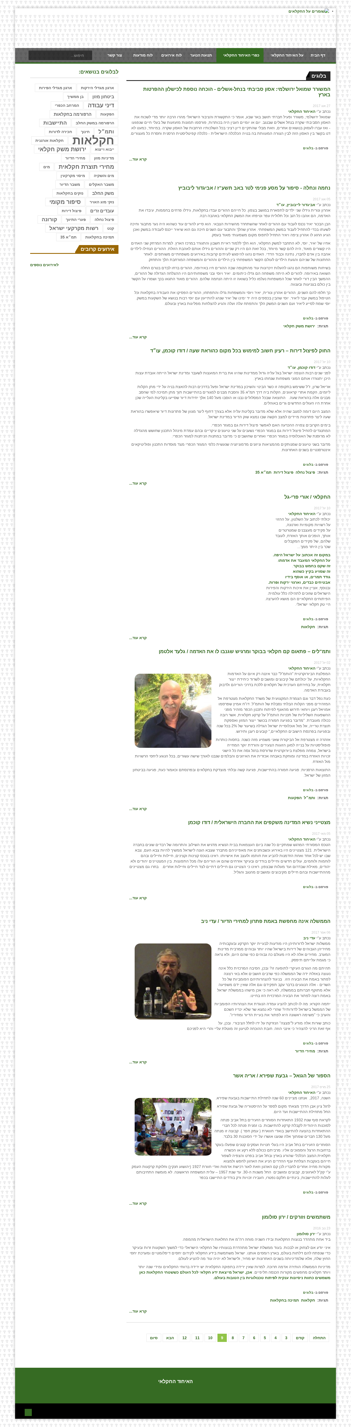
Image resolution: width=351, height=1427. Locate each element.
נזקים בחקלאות (69, 193)
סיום (154, 1338)
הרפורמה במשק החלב (95, 123)
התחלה (319, 1338)
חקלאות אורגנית (49, 140)
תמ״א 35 (263, 472)
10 (210, 1338)
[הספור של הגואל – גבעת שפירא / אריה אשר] (173, 1126)
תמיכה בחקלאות (284, 1300)
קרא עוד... (138, 159)
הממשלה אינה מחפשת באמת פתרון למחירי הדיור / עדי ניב (265, 921)
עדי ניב (309, 938)
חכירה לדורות (60, 132)
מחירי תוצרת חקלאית (86, 167)
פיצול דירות (283, 472)
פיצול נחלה (305, 472)
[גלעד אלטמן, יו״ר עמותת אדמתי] (173, 710)
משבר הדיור (70, 184)
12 (184, 1338)
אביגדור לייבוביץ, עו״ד (295, 205)
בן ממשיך (75, 96)
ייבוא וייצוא (104, 149)
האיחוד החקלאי (301, 111)
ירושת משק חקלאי (299, 326)
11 (197, 1338)
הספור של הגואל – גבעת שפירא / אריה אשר (281, 1075)
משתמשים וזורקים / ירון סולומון (296, 1217)
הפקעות (295, 798)
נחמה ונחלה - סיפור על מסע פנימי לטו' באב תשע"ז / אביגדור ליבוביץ (254, 188)
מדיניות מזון (104, 158)
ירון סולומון (306, 1234)
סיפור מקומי (65, 202)
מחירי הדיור (305, 1051)
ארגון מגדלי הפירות (55, 88)
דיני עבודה (101, 105)
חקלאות (308, 627)
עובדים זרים (102, 210)
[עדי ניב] (173, 981)
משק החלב (103, 193)
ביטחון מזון (103, 96)
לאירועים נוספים (44, 265)
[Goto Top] (28, 1412)
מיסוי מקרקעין (73, 175)
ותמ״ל (309, 798)
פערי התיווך (76, 219)
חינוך (85, 132)
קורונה (49, 219)
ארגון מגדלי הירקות (97, 88)
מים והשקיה (104, 175)
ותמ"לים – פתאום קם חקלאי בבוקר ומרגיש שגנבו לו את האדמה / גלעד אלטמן (244, 651)
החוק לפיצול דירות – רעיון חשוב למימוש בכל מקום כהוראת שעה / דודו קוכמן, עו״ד (240, 350)
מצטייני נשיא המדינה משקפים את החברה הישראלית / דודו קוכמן (259, 822)
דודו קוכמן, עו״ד (301, 367)
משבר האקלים (101, 184)
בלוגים (308, 148)
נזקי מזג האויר (102, 202)
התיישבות (55, 123)
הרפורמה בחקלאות (73, 114)
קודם (300, 1338)
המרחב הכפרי (67, 105)
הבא (170, 1338)
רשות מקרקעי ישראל (73, 228)
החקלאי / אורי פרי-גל (307, 497)
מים (46, 167)
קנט (110, 228)
